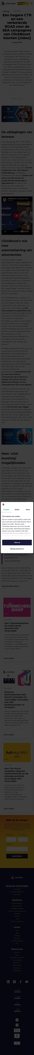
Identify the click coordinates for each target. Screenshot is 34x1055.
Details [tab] (17, 509)
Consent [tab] (6, 509)
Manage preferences (17, 549)
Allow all (17, 542)
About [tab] (28, 509)
